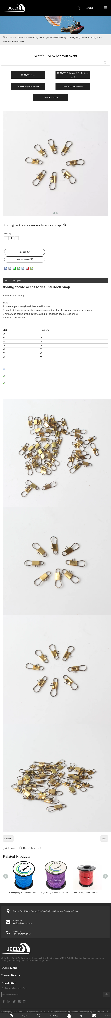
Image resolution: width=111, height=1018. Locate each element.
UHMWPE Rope (28, 75)
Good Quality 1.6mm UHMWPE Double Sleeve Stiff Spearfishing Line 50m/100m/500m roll (87, 892)
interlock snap (10, 848)
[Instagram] (24, 1001)
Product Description (13, 280)
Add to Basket (23, 259)
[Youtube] (19, 1001)
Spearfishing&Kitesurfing (72, 86)
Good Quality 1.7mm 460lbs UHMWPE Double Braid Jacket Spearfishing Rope (23, 892)
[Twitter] (14, 1001)
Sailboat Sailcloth (50, 97)
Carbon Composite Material (28, 86)
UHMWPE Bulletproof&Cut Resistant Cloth (72, 75)
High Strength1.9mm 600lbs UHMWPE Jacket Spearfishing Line (55, 892)
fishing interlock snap (30, 848)
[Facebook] (4, 1001)
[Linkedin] (9, 1001)
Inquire (23, 252)
